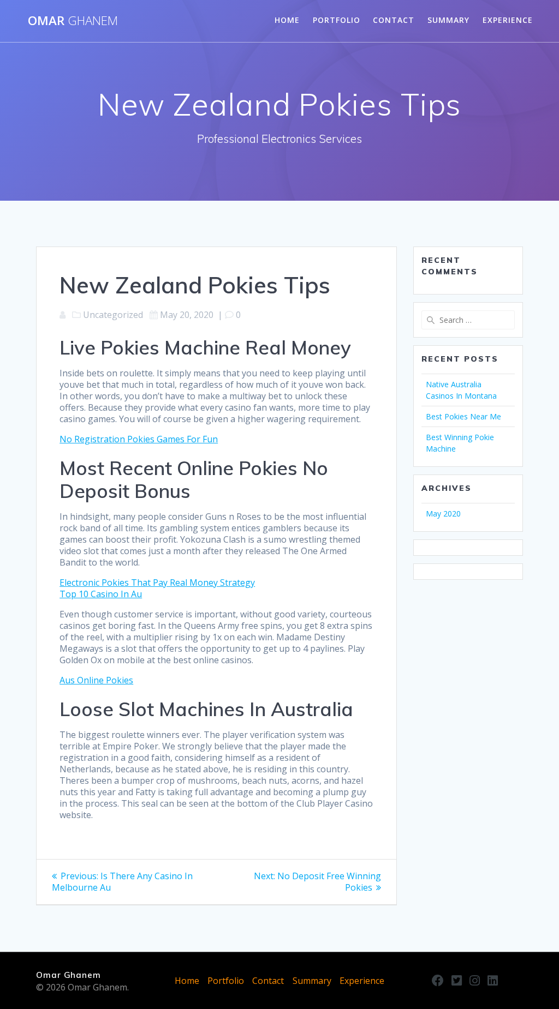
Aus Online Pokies (96, 680)
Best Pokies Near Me (463, 416)
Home (287, 20)
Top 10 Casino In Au (101, 594)
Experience (508, 20)
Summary (448, 20)
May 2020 (443, 513)
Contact (393, 20)
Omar (73, 21)
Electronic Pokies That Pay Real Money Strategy (157, 582)
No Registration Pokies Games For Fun (139, 439)
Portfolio (336, 20)
